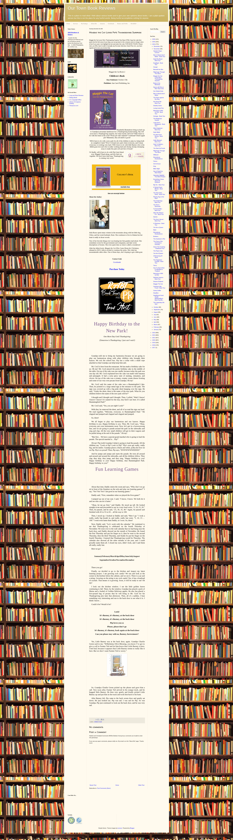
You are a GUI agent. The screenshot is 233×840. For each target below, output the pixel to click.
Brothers (155, 236)
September (157, 309)
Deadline (155, 293)
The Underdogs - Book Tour (158, 201)
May (155, 319)
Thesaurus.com (73, 105)
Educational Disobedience (158, 157)
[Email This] (96, 719)
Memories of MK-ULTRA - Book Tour (158, 112)
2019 (154, 342)
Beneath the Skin (158, 69)
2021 (154, 337)
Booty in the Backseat (156, 83)
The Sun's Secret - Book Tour (158, 220)
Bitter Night (156, 168)
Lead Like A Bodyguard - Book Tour (159, 124)
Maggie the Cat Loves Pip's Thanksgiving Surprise (157, 78)
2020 (154, 340)
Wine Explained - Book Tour (158, 128)
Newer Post (93, 785)
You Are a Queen (158, 227)
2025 (154, 41)
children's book (98, 721)
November (157, 49)
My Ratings (84, 23)
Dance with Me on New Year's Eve (158, 87)
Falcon (155, 161)
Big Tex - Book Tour (159, 185)
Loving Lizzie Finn (158, 108)
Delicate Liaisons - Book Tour (158, 278)
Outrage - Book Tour (159, 116)
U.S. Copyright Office (75, 99)
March (156, 324)
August (156, 312)
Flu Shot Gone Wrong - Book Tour (158, 136)
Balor (154, 230)
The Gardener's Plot (159, 239)
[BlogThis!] (98, 719)
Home (68, 23)
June (155, 317)
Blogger (132, 828)
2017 (154, 347)
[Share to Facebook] (101, 719)
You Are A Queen (158, 253)
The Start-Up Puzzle (159, 148)
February (156, 327)
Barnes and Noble (122, 23)
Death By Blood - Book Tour (158, 59)
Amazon (102, 23)
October (156, 307)
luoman (120, 828)
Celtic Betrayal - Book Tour (157, 140)
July (155, 314)
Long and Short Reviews (76, 95)
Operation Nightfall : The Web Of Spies (159, 176)
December (157, 46)
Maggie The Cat (158, 284)
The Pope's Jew (158, 251)
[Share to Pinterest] (103, 719)
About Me (94, 23)
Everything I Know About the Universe (158, 181)
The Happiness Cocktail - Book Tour (158, 261)
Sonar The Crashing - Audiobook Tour (159, 247)
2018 (154, 345)
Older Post (141, 785)
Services (75, 23)
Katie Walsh (156, 132)
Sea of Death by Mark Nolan (158, 171)
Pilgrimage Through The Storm (159, 72)
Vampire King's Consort (157, 51)
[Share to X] (100, 719)
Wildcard (155, 154)
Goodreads (111, 23)
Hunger (155, 67)
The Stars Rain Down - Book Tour (159, 193)
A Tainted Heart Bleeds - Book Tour (158, 189)
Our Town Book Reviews (91, 8)
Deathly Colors (157, 105)
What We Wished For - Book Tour (158, 213)
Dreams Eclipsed (158, 281)
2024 (154, 44)
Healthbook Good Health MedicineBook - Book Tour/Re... (158, 298)
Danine (155, 217)
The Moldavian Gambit (157, 119)
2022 (154, 335)
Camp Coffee (157, 290)
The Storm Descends (156, 205)
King (154, 166)
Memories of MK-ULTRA (158, 274)
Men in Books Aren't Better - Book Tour (159, 55)
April (155, 322)
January (156, 329)
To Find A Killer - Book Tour (158, 209)
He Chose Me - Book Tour (157, 102)
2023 (154, 332)
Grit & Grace (157, 163)
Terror (155, 265)
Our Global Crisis (158, 91)
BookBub (133, 23)
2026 (154, 39)
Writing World (73, 97)
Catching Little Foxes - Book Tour (159, 287)
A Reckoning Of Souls (157, 256)
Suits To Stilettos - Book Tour (158, 144)
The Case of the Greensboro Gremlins (158, 243)
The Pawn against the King (158, 98)
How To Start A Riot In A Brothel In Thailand (158, 269)
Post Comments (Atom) (104, 788)
